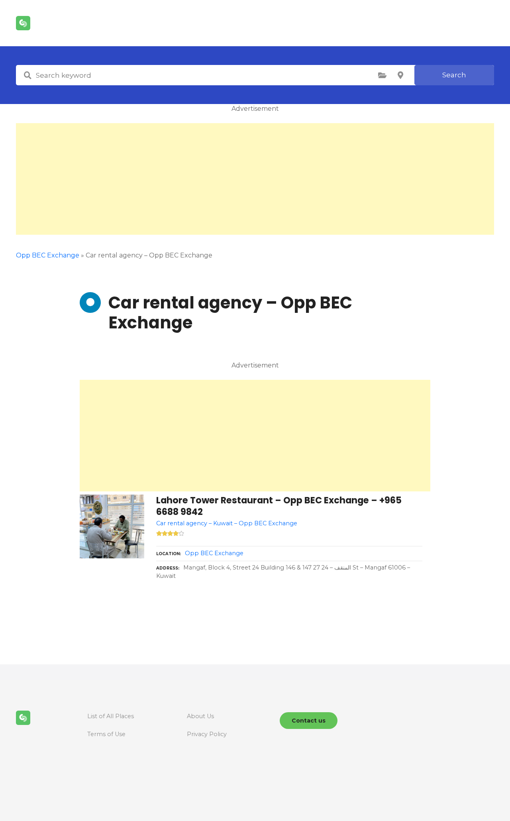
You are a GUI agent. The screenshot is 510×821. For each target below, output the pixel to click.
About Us (200, 716)
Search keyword (27, 75)
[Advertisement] (255, 179)
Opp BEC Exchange (47, 255)
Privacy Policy (207, 734)
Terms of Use (106, 734)
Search (454, 75)
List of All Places (110, 716)
